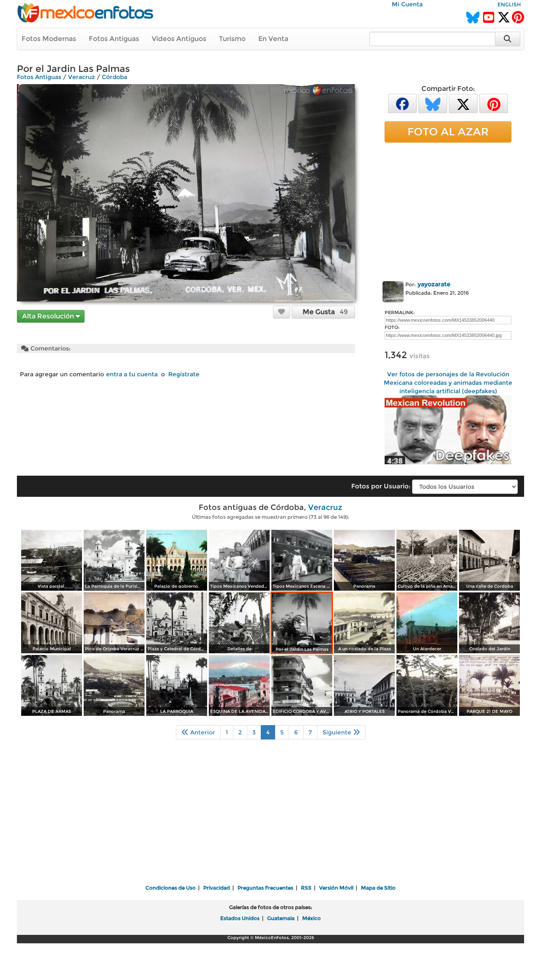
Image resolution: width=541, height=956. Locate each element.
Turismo (232, 39)
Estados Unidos (240, 918)
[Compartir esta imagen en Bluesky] (432, 103)
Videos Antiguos (179, 39)
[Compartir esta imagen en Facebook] (402, 103)
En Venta (273, 39)
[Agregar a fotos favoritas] (281, 311)
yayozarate (434, 284)
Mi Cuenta (407, 4)
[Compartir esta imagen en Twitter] (463, 103)
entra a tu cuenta (132, 374)
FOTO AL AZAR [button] (448, 131)
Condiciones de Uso (170, 888)
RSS (306, 888)
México (311, 918)
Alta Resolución (49, 316)
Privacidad (216, 888)
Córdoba (114, 77)
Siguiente (337, 732)
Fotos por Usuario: (380, 486)
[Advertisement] (448, 210)
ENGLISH (509, 4)
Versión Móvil (336, 888)
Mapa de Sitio (378, 888)
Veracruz (81, 77)
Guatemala (281, 918)
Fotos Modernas (49, 39)
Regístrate (183, 374)
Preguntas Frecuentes (265, 888)
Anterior (202, 732)
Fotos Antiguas (114, 39)
